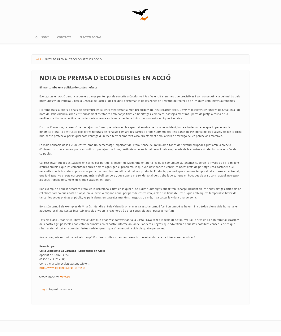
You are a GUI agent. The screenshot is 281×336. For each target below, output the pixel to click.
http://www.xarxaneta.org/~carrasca (62, 268)
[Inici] (140, 15)
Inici (38, 59)
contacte (64, 37)
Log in (44, 289)
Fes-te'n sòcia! (90, 37)
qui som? (42, 37)
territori (65, 277)
